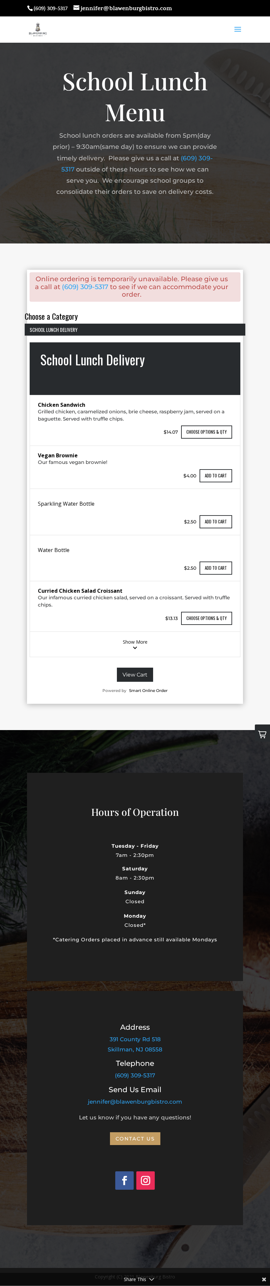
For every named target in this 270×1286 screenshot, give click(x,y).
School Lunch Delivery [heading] (92, 359)
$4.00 (189, 475)
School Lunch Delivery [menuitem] (53, 329)
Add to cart (216, 475)
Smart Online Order (148, 690)
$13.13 (171, 618)
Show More (135, 642)
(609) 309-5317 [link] (135, 1075)
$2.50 (190, 522)
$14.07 (171, 432)
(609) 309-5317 (85, 287)
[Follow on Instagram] (145, 1180)
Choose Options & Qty (206, 431)
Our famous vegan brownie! (72, 462)
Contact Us (135, 1139)
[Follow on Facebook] (124, 1180)
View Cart (135, 675)
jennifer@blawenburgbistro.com (135, 1101)
